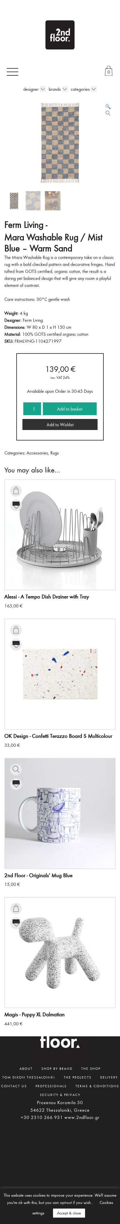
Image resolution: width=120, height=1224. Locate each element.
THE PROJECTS (77, 1077)
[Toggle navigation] (12, 72)
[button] (108, 106)
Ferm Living (33, 320)
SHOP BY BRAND (57, 1068)
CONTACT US (14, 1085)
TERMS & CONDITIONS (97, 1085)
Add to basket (69, 409)
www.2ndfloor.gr (82, 1117)
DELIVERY (109, 1077)
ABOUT (26, 1068)
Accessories (37, 453)
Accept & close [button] (69, 1213)
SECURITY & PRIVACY (60, 1094)
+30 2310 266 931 (42, 1117)
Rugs (54, 453)
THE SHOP (90, 1068)
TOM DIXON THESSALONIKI (28, 1077)
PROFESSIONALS (51, 1085)
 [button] (16, 490)
